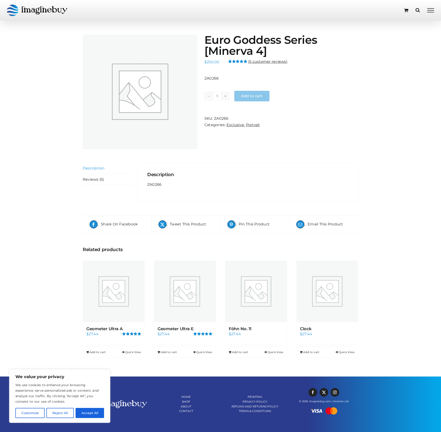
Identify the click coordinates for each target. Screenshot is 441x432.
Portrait (253, 125)
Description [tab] (94, 168)
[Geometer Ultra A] (113, 291)
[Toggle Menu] (431, 10)
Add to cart (98, 352)
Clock (305, 328)
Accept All (90, 413)
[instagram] (335, 392)
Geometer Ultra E (176, 328)
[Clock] (327, 291)
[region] (59, 396)
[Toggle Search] (418, 10)
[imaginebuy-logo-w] (117, 400)
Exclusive (235, 125)
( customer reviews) (267, 61)
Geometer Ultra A (104, 328)
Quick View (133, 352)
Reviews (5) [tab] (93, 179)
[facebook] (312, 392)
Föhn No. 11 (240, 328)
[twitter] (323, 392)
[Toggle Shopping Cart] (406, 10)
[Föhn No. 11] (256, 291)
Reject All (60, 413)
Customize (30, 413)
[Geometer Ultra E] (185, 291)
